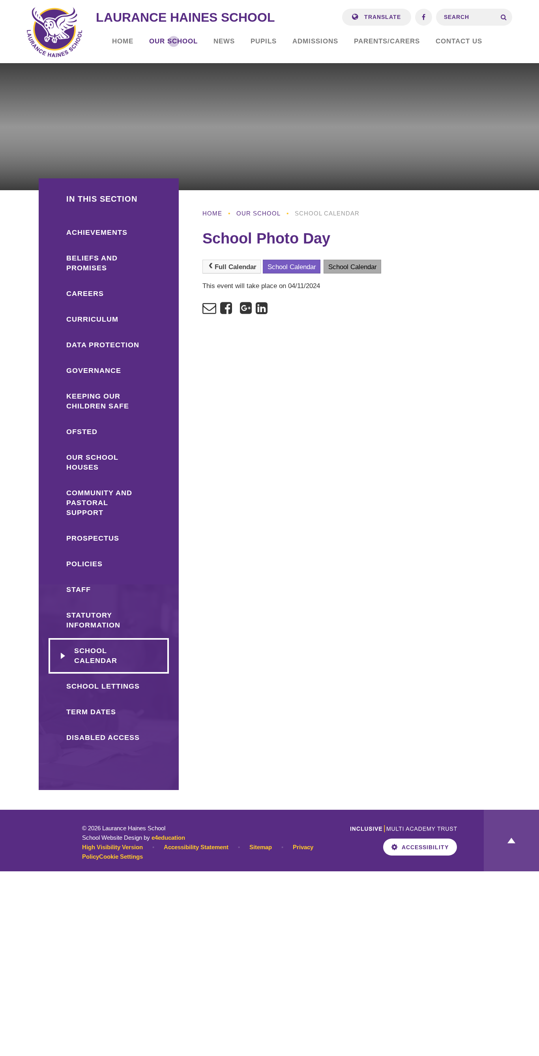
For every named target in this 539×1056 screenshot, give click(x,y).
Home (212, 213)
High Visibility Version (112, 847)
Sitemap (260, 847)
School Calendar (327, 213)
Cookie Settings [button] (121, 856)
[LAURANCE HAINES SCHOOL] (54, 31)
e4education (168, 837)
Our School (258, 213)
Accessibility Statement (196, 847)
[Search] (503, 17)
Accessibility (425, 847)
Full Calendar (235, 267)
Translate (381, 17)
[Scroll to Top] (511, 840)
